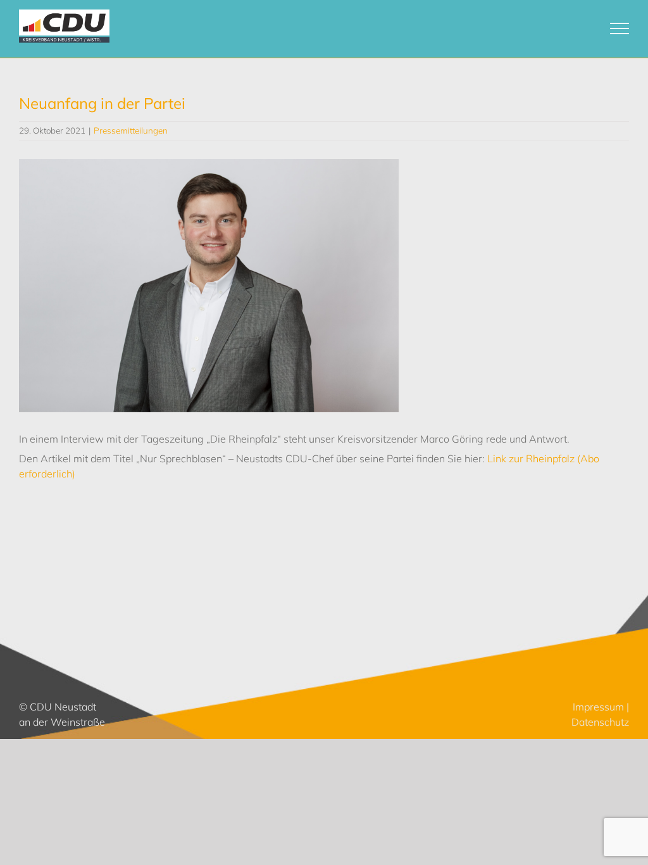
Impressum (598, 706)
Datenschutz (600, 722)
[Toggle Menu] (620, 28)
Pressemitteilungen (131, 130)
